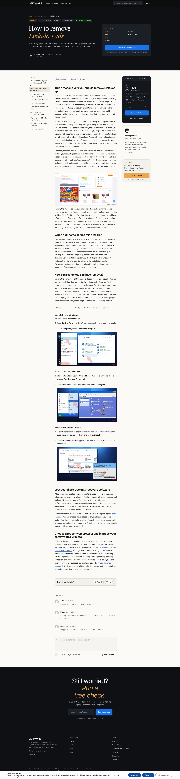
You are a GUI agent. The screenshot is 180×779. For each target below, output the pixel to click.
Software (64, 3)
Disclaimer (115, 752)
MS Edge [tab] (77, 308)
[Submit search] (114, 3)
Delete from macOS (38, 103)
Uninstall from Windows (40, 100)
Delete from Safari (37, 129)
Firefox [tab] (87, 308)
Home (30, 16)
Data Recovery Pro (94, 523)
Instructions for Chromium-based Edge (38, 113)
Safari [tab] (105, 308)
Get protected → (136, 113)
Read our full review (136, 118)
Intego (91, 114)
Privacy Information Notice (120, 749)
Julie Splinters (38, 54)
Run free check (104, 712)
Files (70, 3)
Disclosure (115, 756)
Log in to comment (107, 655)
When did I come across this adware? (38, 90)
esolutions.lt (42, 751)
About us (115, 741)
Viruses (72, 741)
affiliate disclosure (63, 771)
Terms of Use (116, 745)
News (48, 3)
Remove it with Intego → (126, 47)
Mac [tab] (68, 308)
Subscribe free (136, 175)
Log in (148, 3)
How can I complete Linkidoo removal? (37, 95)
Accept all (134, 775)
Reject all (148, 775)
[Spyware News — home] (35, 3)
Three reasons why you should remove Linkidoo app (39, 83)
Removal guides (40, 16)
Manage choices (163, 775)
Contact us (115, 759)
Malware (55, 3)
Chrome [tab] (96, 308)
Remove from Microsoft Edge (39, 108)
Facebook (32, 754)
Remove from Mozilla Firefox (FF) (39, 119)
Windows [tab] (59, 308)
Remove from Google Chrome (39, 125)
